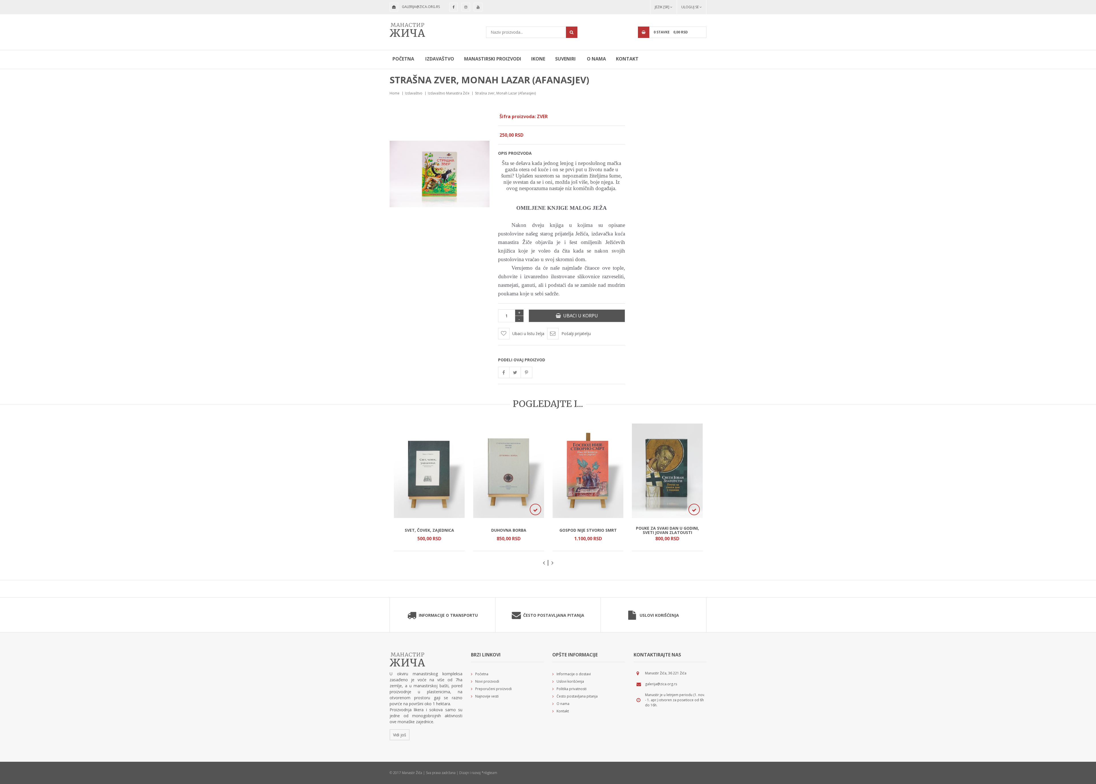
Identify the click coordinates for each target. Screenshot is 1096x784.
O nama (596, 59)
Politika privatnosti (572, 688)
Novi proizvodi (487, 681)
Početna (403, 59)
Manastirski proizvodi (492, 59)
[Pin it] (526, 372)
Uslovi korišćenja (659, 615)
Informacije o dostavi (574, 674)
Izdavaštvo (439, 59)
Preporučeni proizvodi (493, 688)
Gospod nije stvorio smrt (588, 530)
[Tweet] (515, 372)
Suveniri (565, 59)
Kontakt (627, 59)
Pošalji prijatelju (576, 333)
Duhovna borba (508, 530)
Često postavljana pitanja (553, 615)
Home (395, 93)
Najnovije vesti (487, 696)
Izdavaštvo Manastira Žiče (449, 93)
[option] (429, 487)
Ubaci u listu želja (528, 333)
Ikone (538, 59)
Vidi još (399, 734)
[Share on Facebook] (503, 372)
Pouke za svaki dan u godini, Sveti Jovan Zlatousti (667, 530)
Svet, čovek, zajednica (429, 530)
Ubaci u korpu (579, 316)
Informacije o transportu (448, 615)
